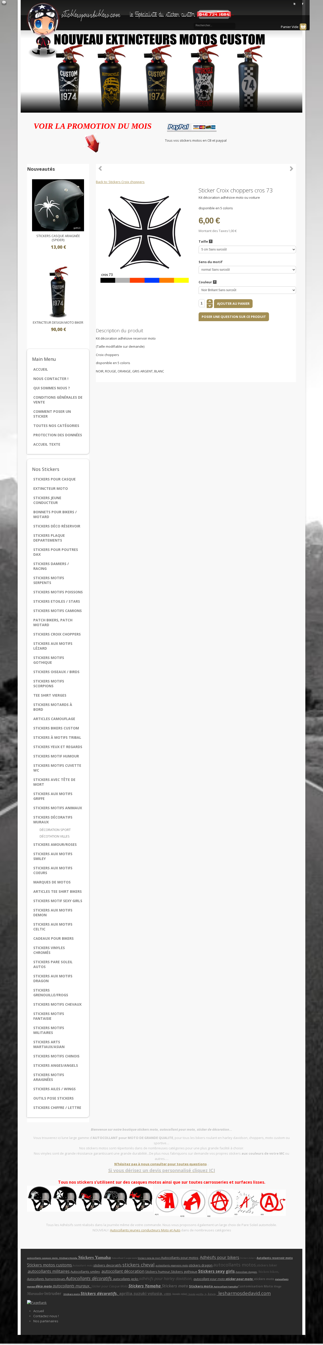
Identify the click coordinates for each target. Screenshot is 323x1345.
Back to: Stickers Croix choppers (120, 182)
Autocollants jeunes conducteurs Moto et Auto (145, 1230)
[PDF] (293, 190)
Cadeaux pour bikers (53, 938)
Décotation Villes (55, 836)
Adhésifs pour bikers (219, 1257)
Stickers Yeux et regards (57, 746)
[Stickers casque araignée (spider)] (58, 205)
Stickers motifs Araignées (48, 1077)
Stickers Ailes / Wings (54, 1088)
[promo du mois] (92, 141)
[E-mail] (4, 3)
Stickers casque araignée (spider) (58, 238)
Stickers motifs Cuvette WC (57, 768)
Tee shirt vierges (49, 695)
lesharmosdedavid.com (244, 1293)
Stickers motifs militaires (48, 1030)
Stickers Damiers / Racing (51, 566)
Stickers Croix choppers (57, 634)
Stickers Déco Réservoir (56, 526)
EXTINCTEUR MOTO (50, 488)
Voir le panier (303, 26)
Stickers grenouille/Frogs (50, 992)
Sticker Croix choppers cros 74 (100, 168)
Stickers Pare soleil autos (53, 964)
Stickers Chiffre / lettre (57, 1107)
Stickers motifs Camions (57, 610)
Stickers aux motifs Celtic (52, 926)
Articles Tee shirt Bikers (57, 891)
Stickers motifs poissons (58, 592)
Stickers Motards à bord (52, 707)
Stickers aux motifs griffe (52, 796)
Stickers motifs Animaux (57, 807)
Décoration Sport (55, 829)
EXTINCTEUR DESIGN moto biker (58, 323)
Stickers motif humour (56, 756)
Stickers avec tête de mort (54, 782)
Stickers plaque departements (49, 538)
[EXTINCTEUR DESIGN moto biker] (58, 291)
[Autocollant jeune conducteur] (180, 1202)
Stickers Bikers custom (56, 728)
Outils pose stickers (53, 1098)
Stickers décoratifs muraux (52, 819)
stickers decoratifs (107, 1265)
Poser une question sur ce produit (234, 316)
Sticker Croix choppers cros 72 (291, 168)
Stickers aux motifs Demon (52, 912)
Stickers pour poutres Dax (55, 552)
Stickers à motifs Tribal (57, 737)
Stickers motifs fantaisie (48, 1016)
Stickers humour (157, 1271)
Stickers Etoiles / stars (56, 601)
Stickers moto (201, 1286)
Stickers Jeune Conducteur (47, 500)
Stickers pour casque (54, 479)
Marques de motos (52, 882)
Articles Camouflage (54, 718)
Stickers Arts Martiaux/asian (49, 1044)
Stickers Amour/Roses (55, 844)
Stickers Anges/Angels (55, 1065)
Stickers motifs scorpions (48, 683)
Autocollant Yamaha (226, 1286)
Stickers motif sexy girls (57, 900)
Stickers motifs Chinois (56, 1056)
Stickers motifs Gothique (48, 660)
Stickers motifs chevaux (57, 1004)
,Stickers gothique (183, 1271)
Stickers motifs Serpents (48, 580)
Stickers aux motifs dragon (52, 978)
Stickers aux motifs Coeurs (52, 870)
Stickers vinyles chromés (49, 950)
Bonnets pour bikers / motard (55, 514)
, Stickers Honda (68, 1258)
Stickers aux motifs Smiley (52, 856)
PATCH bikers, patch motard (52, 622)
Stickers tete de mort (149, 1258)
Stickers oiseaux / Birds (56, 671)
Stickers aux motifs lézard (52, 646)
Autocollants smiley (85, 1271)
